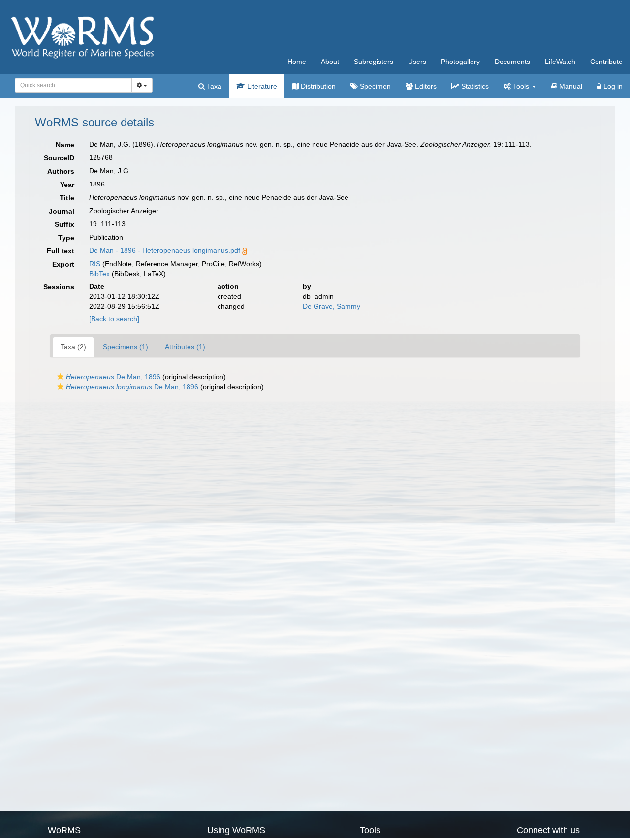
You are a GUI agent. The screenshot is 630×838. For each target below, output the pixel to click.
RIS (94, 264)
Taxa (213, 86)
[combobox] (73, 85)
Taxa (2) (73, 347)
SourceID (59, 158)
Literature (261, 86)
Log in (612, 86)
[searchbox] (70, 85)
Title (67, 198)
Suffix (64, 224)
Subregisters (373, 61)
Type (66, 238)
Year (67, 184)
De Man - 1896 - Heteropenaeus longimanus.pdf (164, 250)
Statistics (474, 86)
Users (417, 61)
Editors (425, 86)
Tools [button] (521, 86)
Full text (60, 251)
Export (63, 264)
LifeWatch (560, 61)
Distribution (317, 86)
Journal (61, 211)
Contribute (606, 61)
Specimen (374, 86)
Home (296, 61)
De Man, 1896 (113, 377)
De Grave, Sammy (331, 306)
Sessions (58, 287)
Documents (512, 61)
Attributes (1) (185, 347)
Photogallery (460, 61)
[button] (60, 376)
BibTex (99, 274)
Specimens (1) (125, 347)
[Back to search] (114, 319)
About (330, 61)
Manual (569, 86)
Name (65, 145)
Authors (60, 171)
